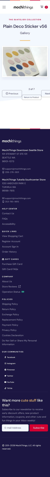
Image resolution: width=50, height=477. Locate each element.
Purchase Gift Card (12, 264)
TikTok (10, 388)
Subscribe (40, 427)
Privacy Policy (9, 330)
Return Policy (9, 309)
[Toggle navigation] (4, 7)
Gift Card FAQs (10, 269)
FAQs (5, 218)
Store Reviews (10, 286)
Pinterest (12, 369)
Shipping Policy (10, 304)
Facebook (12, 357)
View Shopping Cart (12, 236)
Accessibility (8, 224)
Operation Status (11, 291)
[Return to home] (23, 7)
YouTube (11, 382)
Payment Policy (10, 325)
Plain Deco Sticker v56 (25, 26)
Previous (13, 93)
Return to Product (31, 97)
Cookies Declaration (12, 335)
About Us (7, 281)
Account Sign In (10, 246)
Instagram (12, 363)
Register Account (11, 241)
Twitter (11, 376)
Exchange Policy (10, 314)
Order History (9, 251)
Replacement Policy (12, 319)
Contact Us (8, 213)
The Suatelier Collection (25, 19)
